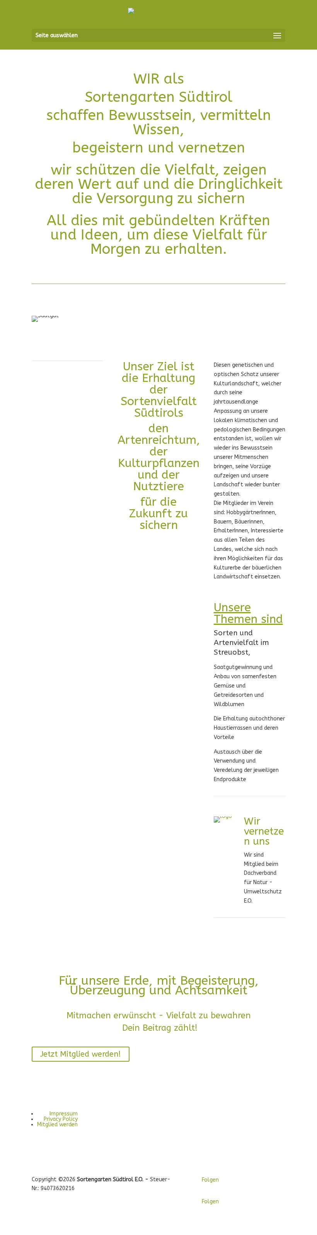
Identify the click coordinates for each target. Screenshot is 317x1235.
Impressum (63, 1113)
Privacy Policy (61, 1119)
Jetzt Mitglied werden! (80, 1054)
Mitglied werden (57, 1124)
